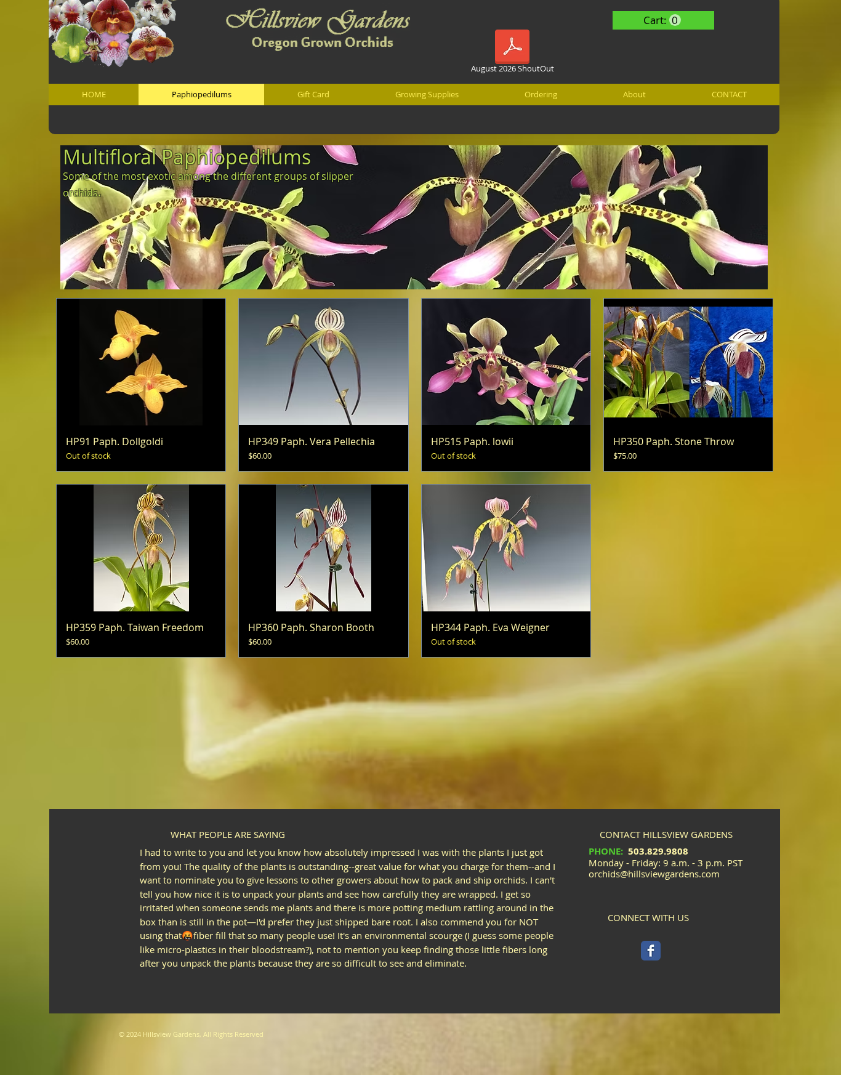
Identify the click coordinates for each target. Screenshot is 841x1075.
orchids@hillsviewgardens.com (654, 874)
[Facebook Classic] (651, 950)
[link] (662, 20)
